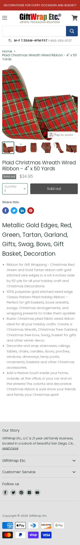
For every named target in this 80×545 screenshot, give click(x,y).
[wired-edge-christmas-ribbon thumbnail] (20, 147)
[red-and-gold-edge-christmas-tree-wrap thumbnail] (33, 147)
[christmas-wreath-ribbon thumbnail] (71, 147)
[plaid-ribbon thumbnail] (46, 147)
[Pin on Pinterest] (30, 210)
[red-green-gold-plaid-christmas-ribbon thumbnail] (8, 147)
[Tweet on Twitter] (14, 210)
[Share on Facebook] (5, 210)
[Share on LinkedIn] (22, 210)
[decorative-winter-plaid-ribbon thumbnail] (58, 147)
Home (7, 51)
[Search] (72, 31)
